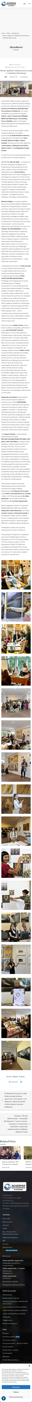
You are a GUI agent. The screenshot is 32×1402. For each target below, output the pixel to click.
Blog (8, 33)
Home (3, 33)
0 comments (24, 77)
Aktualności (15, 33)
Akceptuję (16, 1387)
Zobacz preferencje (16, 1397)
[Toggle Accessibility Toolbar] (3, 1398)
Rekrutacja (6, 1256)
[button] (29, 1366)
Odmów (16, 1392)
